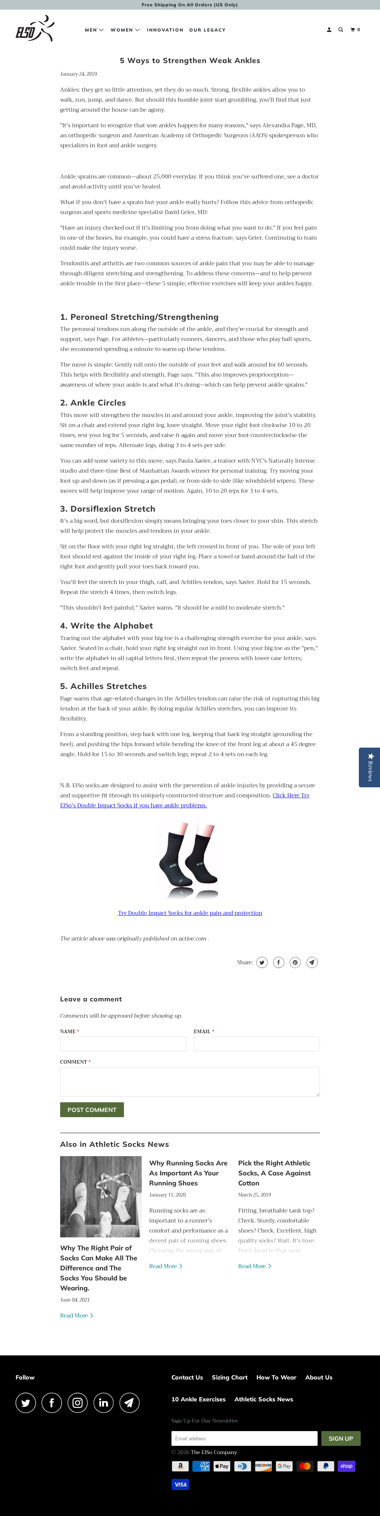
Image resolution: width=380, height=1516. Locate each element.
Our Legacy (207, 30)
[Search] (341, 30)
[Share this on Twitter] (261, 962)
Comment (75, 1062)
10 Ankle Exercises (198, 1399)
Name (69, 1031)
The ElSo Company (214, 1452)
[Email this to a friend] (311, 962)
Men (92, 30)
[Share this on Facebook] (277, 962)
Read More (74, 1315)
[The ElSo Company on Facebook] (54, 1402)
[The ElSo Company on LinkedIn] (106, 1402)
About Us (318, 1377)
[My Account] (329, 30)
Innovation (165, 30)
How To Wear (276, 1377)
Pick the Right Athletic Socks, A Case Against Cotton (274, 1173)
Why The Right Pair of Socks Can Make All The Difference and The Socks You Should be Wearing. (98, 1268)
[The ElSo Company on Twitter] (28, 1402)
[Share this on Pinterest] (294, 962)
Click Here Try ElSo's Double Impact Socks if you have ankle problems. (184, 800)
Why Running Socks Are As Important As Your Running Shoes (188, 1173)
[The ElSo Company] (45, 30)
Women (123, 30)
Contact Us (187, 1377)
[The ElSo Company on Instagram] (80, 1402)
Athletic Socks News (264, 1399)
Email (204, 1031)
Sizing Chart (230, 1377)
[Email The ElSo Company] (131, 1402)
